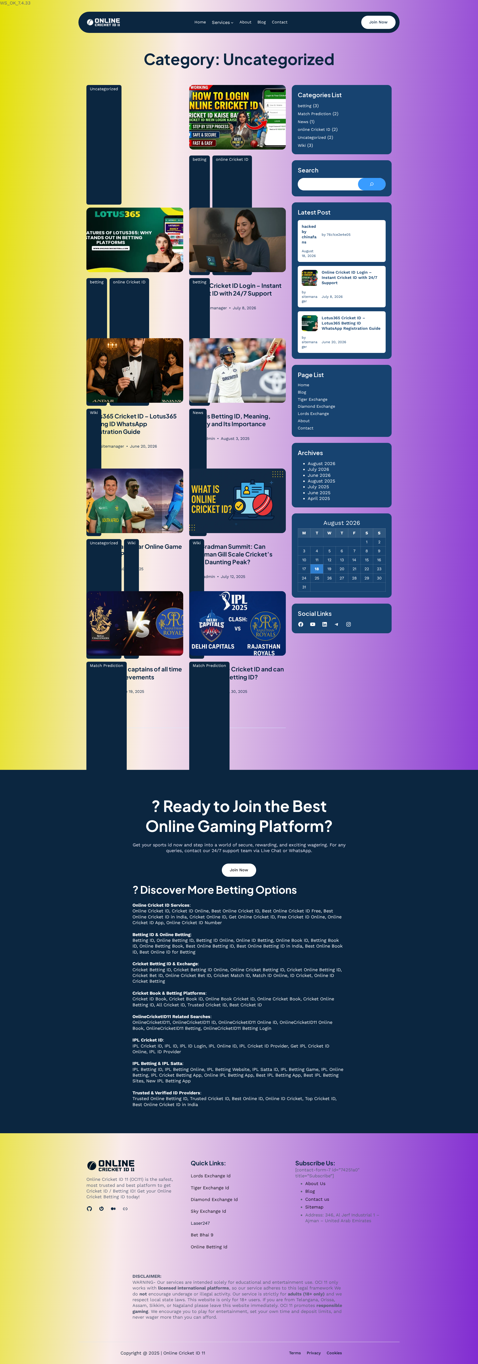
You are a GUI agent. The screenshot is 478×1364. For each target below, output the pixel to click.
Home (303, 385)
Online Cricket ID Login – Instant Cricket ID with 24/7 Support (349, 277)
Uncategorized (104, 88)
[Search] (372, 184)
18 (317, 568)
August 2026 (321, 463)
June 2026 (319, 475)
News (303, 121)
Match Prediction (106, 665)
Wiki (302, 145)
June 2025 (319, 492)
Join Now (378, 22)
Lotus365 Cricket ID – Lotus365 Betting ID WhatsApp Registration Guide (351, 323)
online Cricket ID (314, 129)
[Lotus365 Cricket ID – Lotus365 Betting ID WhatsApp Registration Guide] (310, 323)
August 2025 (321, 480)
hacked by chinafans (309, 234)
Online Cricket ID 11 (184, 1353)
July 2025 (318, 486)
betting (304, 105)
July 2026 (318, 469)
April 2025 (319, 498)
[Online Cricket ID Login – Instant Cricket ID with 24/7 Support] (310, 278)
